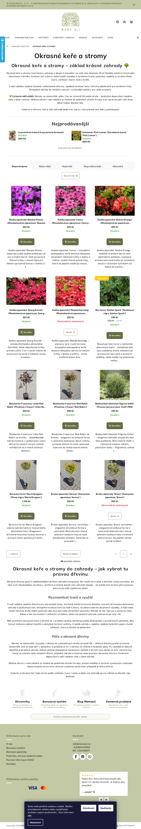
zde (29, 815)
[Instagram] (83, 756)
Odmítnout (88, 808)
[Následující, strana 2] (123, 553)
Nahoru (14, 554)
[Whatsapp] (90, 756)
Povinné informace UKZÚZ (20, 759)
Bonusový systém (15, 747)
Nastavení (35, 822)
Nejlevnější (45, 166)
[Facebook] (76, 756)
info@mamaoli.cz (82, 743)
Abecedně (118, 166)
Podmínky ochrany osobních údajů (24, 755)
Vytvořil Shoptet (127, 825)
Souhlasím (106, 808)
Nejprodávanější (92, 166)
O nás (9, 743)
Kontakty (11, 763)
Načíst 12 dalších (70, 554)
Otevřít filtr (69, 176)
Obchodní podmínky (16, 751)
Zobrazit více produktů (69, 147)
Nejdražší (67, 166)
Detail (69, 332)
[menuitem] (6, 37)
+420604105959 (81, 747)
